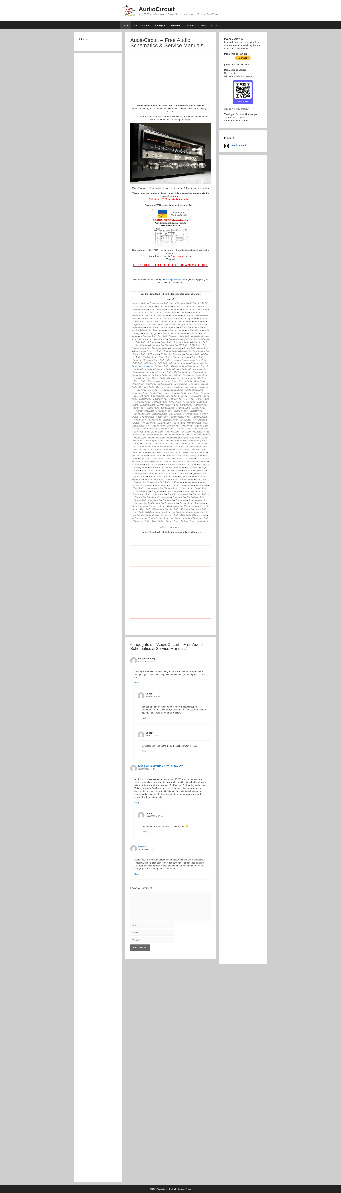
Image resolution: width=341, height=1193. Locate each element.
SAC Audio (165, 482)
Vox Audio (158, 515)
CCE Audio (150, 363)
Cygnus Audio (158, 378)
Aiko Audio (151, 315)
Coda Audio (147, 369)
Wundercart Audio (141, 521)
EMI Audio (144, 396)
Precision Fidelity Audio (194, 470)
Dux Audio (194, 384)
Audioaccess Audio (175, 330)
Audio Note (144, 336)
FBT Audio (189, 399)
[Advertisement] (170, 78)
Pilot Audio (161, 470)
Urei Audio (139, 512)
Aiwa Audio (163, 315)
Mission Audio (174, 452)
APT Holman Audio (168, 324)
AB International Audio (158, 303)
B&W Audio (178, 354)
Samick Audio (190, 482)
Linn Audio (151, 447)
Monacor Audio (156, 455)
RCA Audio (184, 476)
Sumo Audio (155, 500)
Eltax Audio (193, 393)
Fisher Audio (175, 402)
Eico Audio (203, 387)
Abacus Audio (139, 303)
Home (125, 25)
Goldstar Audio (197, 411)
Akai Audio (175, 315)
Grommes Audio (190, 414)
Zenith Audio (203, 521)
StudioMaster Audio (196, 497)
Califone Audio (150, 357)
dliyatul (142, 847)
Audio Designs (150, 333)
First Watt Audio (159, 402)
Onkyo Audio (185, 461)
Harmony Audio (199, 417)
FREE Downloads (141, 25)
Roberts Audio (186, 479)
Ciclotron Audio (162, 366)
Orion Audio (138, 464)
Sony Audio (157, 491)
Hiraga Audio (164, 423)
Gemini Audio (167, 408)
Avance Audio (145, 339)
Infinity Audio (187, 426)
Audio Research (170, 336)
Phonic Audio (147, 470)
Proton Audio (172, 473)
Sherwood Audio (154, 488)
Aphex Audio (140, 324)
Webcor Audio (200, 515)
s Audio (140, 435)
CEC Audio (163, 363)
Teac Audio (200, 503)
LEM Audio (175, 443)
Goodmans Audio (141, 414)
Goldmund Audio (164, 411)
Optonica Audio (200, 461)
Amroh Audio (199, 321)
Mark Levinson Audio (180, 449)
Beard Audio (166, 342)
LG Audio (140, 447)
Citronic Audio (177, 366)
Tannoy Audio (171, 503)
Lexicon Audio (202, 443)
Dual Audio (151, 384)
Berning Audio (156, 345)
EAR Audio (177, 387)
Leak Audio (148, 443)
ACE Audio (194, 303)
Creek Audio (175, 375)
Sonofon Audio (143, 491)
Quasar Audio (140, 476)
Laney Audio (201, 441)
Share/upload (160, 25)
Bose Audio (203, 348)
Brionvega (152, 351)
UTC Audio (151, 512)
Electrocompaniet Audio (172, 390)
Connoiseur (194, 369)
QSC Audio (185, 473)
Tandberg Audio (155, 503)
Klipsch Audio (203, 435)
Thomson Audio (174, 506)
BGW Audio (195, 345)
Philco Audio (192, 467)
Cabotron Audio (193, 354)
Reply (136, 683)
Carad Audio (159, 360)
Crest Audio (188, 375)
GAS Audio (139, 408)
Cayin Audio (201, 360)
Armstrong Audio (170, 327)
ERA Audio (183, 396)
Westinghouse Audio (180, 518)
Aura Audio (185, 336)
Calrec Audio (165, 357)
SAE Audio (177, 482)
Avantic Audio (160, 339)
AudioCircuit (157, 9)
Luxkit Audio (178, 447)
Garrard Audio (201, 405)
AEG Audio (183, 312)
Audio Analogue (193, 330)
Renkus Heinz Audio (154, 479)
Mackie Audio (146, 449)
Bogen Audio (175, 348)
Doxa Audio (138, 384)
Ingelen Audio (201, 426)
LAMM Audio (187, 441)
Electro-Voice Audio (159, 393)
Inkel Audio (139, 429)
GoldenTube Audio (145, 411)
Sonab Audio (201, 488)
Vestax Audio (165, 512)
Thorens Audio (191, 506)
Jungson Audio (172, 432)
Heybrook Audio (170, 420)
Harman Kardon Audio (180, 417)
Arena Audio (139, 327)
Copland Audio (200, 372)
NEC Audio (189, 458)
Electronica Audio (139, 393)
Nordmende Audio (140, 461)
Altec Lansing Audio (187, 318)
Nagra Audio (145, 458)
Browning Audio (200, 351)
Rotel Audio (139, 482)
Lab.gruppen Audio (154, 441)
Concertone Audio (162, 369)
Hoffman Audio (194, 423)
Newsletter (176, 25)
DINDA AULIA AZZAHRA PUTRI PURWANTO (160, 766)
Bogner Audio (189, 348)
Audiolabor (193, 333)
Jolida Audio (157, 432)
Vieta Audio (178, 512)
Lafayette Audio (172, 441)
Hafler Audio (162, 417)
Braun (136, 351)
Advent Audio (170, 312)
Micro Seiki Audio (157, 452)
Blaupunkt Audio (159, 348)
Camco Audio (197, 357)
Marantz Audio (161, 449)
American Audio (169, 321)
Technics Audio (139, 506)
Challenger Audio (198, 363)
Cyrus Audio (173, 378)
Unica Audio (187, 509)
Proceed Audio (157, 473)
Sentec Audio (187, 485)
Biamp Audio (171, 345)
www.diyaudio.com (173, 279)
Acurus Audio (188, 309)
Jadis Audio (191, 429)
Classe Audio (192, 366)
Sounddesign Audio (142, 494)
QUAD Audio (199, 473)
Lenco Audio (188, 443)
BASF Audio (204, 339)
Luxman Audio (193, 447)
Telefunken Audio (157, 506)
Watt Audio (186, 515)
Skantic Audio (186, 488)
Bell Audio (196, 342)
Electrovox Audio (178, 393)
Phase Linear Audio (175, 467)
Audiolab (182, 333)
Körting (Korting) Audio (177, 438)
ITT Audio (179, 429)
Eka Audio (142, 390)
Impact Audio (173, 426)
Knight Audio (140, 438)
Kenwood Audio (153, 435)
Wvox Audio (157, 521)
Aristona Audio (153, 327)
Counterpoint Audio (141, 375)
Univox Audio (201, 509)
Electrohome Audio (194, 390)
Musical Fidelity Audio (192, 455)
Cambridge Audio (181, 357)
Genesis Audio (199, 408)
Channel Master (139, 366)
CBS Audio (138, 363)
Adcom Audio (140, 312)
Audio (150, 366)
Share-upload (177, 256)
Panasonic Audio (153, 464)
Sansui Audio (146, 485)
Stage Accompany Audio (179, 494)
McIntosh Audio (140, 452)
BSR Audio (153, 354)
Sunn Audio (168, 500)
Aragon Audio (185, 324)
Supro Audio (140, 503)
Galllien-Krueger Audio (167, 405)
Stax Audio (140, 497)
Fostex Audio (189, 402)
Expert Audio (145, 399)
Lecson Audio (161, 443)
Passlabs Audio (189, 464)
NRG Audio (156, 461)
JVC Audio (186, 432)
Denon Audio (171, 381)
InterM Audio (167, 429)
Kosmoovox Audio (156, 438)
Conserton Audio (164, 372)
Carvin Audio (187, 360)
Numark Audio (170, 461)
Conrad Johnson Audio (144, 372)
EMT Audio (171, 396)
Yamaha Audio (172, 521)
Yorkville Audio (188, 521)
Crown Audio (202, 375)
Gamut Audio (186, 405)
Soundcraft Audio (172, 491)
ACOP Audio (150, 306)
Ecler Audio (190, 387)
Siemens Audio (171, 488)
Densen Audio (185, 381)
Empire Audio (157, 396)
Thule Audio (145, 509)
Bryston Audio (139, 354)
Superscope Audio (197, 500)
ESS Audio (195, 396)
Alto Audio (203, 318)
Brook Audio (185, 351)
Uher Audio (174, 509)
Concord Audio (180, 369)
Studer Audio (178, 497)
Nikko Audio (202, 458)
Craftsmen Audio (159, 375)
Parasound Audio (171, 464)
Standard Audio (200, 494)
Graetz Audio (175, 414)
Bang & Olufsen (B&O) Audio (182, 339)
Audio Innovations (167, 333)
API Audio (152, 324)
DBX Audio (202, 378)
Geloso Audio (153, 408)
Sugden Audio (140, 500)
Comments (191, 25)
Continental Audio (182, 372)
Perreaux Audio (156, 467)
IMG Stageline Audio (155, 426)
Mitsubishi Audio (140, 455)
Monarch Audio (173, 455)
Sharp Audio (138, 488)
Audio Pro (156, 336)
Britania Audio (170, 351)
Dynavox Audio (163, 387)
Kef (194, 432)
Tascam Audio (186, 503)
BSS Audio (166, 354)
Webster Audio (139, 518)
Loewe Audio (164, 447)
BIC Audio (183, 345)
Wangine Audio (172, 515)
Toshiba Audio (160, 509)
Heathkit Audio (154, 420)
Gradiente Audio (159, 414)
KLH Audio (189, 435)
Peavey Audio (140, 467)
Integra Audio (153, 429)
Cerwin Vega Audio (179, 363)
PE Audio (202, 464)
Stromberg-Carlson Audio (159, 497)
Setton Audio (201, 485)
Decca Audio (140, 381)
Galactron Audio (147, 405)
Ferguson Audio (143, 402)
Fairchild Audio (160, 399)
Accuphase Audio (179, 303)
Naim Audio (158, 458)
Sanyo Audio (160, 485)
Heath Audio (140, 420)
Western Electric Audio (158, 518)
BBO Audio (153, 342)
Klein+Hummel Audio (173, 435)
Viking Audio (192, 512)
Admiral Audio (174, 309)
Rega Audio (137, 479)
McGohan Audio (199, 449)
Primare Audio (141, 473)
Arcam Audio (200, 324)
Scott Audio (173, 485)
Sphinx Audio (159, 494)
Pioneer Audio (175, 470)
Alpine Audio (170, 318)
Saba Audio (152, 482)
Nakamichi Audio (174, 458)
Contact (214, 25)
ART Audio (184, 327)
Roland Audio (201, 479)
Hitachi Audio (179, 423)
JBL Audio (144, 432)
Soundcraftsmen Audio (193, 491)
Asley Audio (145, 330)
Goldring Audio (181, 411)
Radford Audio (155, 476)
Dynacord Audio (146, 387)
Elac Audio (153, 390)
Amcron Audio (153, 321)
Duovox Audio (180, 384)
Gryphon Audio (147, 417)
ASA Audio (197, 327)
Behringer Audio (181, 342)
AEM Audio (195, 312)
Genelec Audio (183, 408)
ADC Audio (202, 309)
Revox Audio (172, 479)
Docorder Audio (155, 381)
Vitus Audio (146, 515)
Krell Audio (195, 438)
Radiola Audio (170, 476)
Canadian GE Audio (142, 360)
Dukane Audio (165, 384)
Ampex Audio (185, 321)
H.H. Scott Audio (149, 423)
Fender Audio (202, 399)
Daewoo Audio (188, 378)
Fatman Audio (176, 399)
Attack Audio (159, 330)
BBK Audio (141, 342)
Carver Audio (173, 360)
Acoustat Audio (164, 306)
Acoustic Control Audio (184, 306)
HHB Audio (185, 420)
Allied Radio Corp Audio (150, 318)
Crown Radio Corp (141, 378)
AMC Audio (139, 321)
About (203, 25)
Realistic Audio (199, 476)
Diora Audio (200, 381)
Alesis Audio (188, 315)
